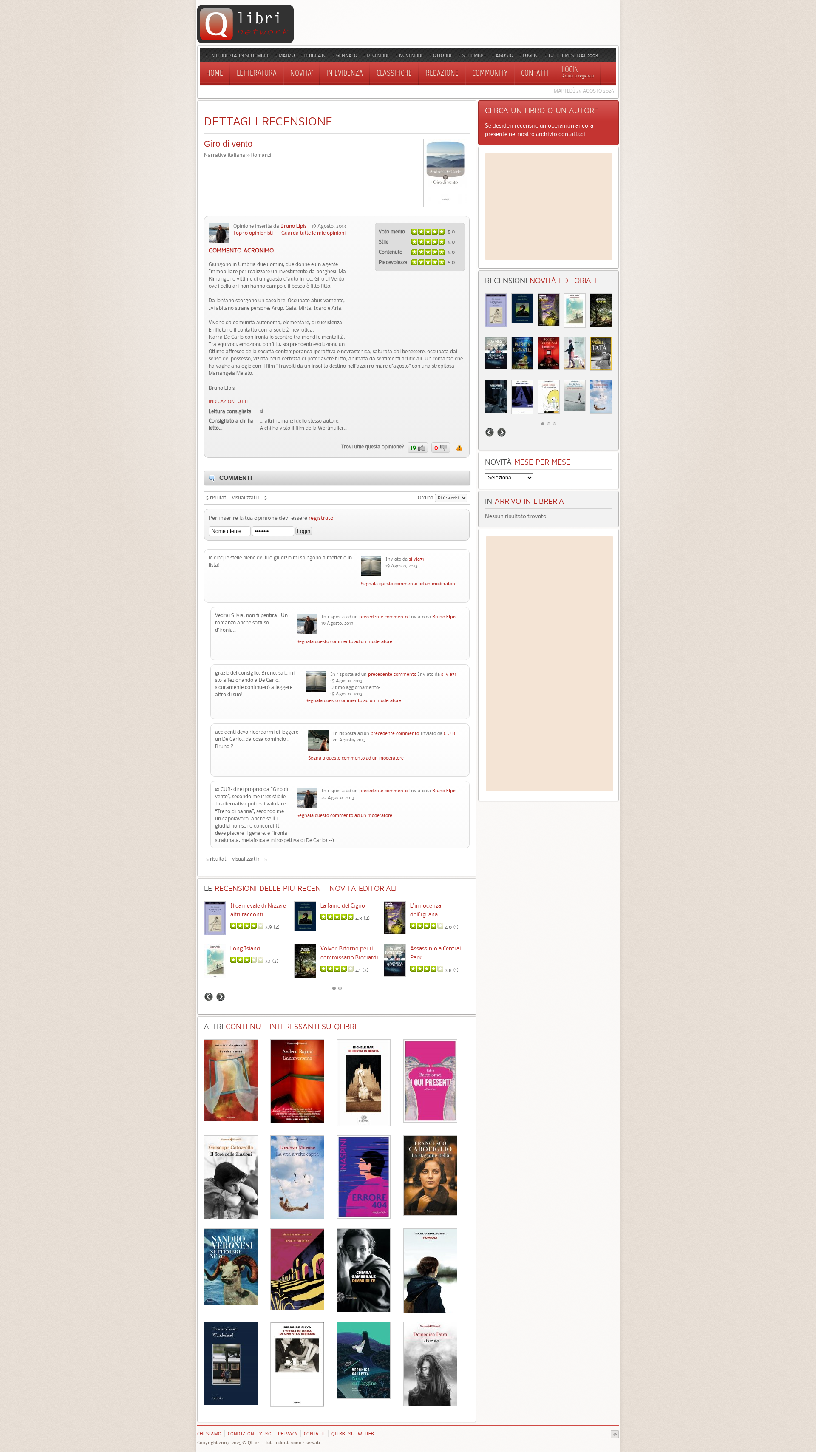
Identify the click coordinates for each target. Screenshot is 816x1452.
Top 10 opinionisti (253, 232)
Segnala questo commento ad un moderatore (408, 583)
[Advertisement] (548, 206)
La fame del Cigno (342, 905)
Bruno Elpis (293, 226)
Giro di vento (228, 143)
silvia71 (416, 559)
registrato (321, 518)
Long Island (245, 948)
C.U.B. (450, 733)
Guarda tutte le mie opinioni (313, 232)
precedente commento (383, 616)
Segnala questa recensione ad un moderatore (459, 447)
